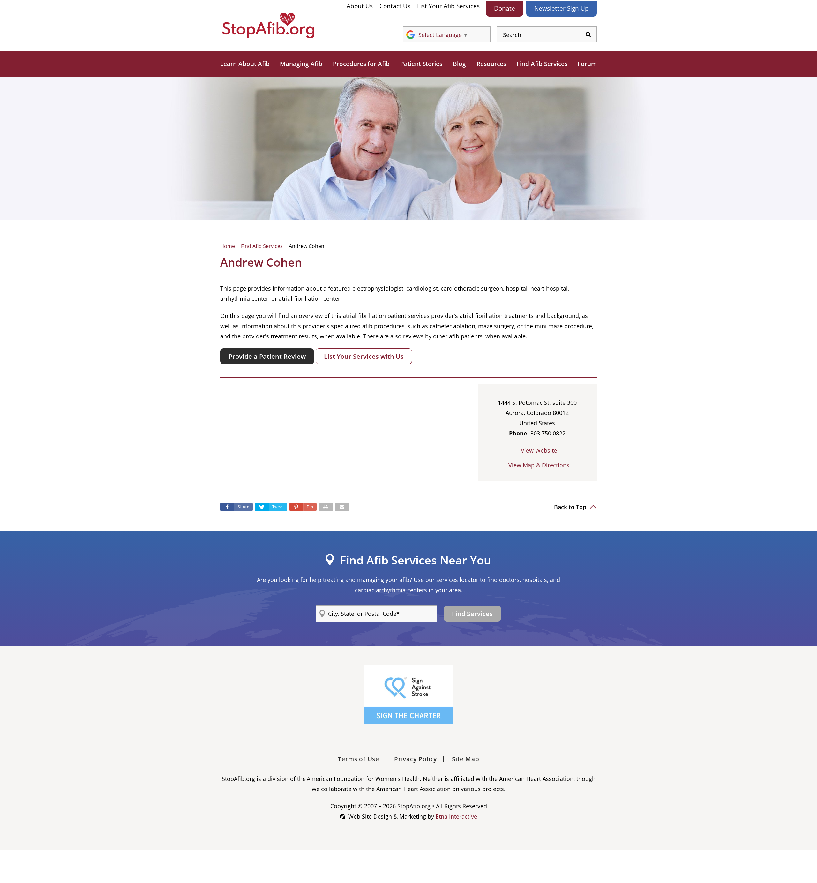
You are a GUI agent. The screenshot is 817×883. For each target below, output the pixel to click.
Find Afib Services (542, 64)
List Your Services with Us (364, 356)
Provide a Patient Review (267, 356)
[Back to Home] (268, 25)
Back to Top (571, 507)
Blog (459, 64)
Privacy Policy (415, 759)
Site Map (465, 759)
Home (227, 246)
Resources (491, 64)
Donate (504, 8)
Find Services (472, 613)
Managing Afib (301, 64)
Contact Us (394, 6)
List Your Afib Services (448, 6)
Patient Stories (421, 64)
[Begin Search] (588, 34)
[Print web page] (326, 507)
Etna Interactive (456, 816)
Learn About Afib (245, 64)
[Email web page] (342, 507)
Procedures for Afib (361, 64)
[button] (303, 507)
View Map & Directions (538, 465)
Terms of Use (358, 759)
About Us (360, 6)
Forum (587, 64)
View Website (539, 450)
